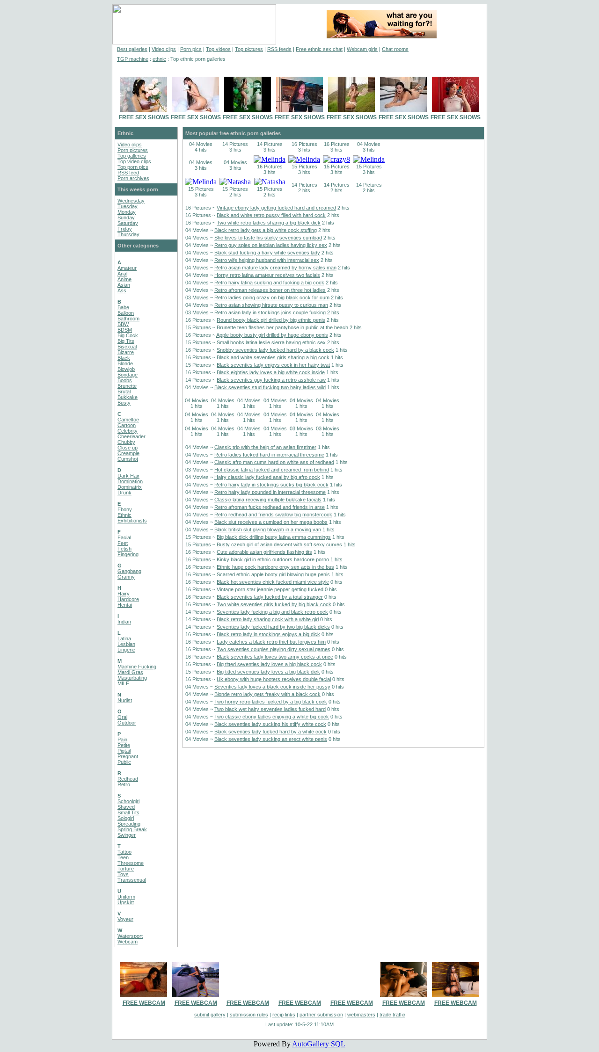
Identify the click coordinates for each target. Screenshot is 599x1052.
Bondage (127, 374)
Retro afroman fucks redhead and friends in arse (269, 507)
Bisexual (127, 346)
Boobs (124, 380)
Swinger (126, 835)
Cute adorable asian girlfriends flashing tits (264, 552)
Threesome (130, 863)
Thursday (128, 234)
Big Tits (125, 341)
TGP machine (132, 59)
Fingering (128, 554)
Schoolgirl (128, 801)
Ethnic (124, 515)
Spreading (128, 824)
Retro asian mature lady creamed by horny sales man (275, 267)
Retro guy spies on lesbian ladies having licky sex (270, 245)
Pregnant (127, 756)
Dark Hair (128, 476)
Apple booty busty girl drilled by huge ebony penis (272, 335)
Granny (126, 577)
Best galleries (132, 49)
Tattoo (124, 852)
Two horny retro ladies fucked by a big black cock (270, 701)
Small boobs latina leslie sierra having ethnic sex (271, 342)
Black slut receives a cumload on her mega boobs (271, 522)
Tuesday (127, 206)
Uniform (126, 897)
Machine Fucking (136, 666)
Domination (130, 481)
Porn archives (133, 178)
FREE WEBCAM (144, 1003)
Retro (123, 784)
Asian (123, 285)
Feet (122, 543)
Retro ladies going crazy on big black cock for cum (271, 297)
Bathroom (128, 318)
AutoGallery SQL (318, 1044)
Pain (122, 739)
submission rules (249, 1014)
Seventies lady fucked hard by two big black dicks (273, 627)
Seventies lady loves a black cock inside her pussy (272, 686)
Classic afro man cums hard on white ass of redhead (274, 462)
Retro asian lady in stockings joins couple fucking (270, 312)
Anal (122, 273)
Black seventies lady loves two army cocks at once (275, 657)
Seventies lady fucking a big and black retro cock (272, 612)
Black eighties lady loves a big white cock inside (271, 372)
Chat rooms (395, 49)
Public (124, 762)
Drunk (124, 492)
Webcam (127, 941)
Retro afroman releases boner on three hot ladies (270, 290)
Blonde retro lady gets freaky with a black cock (267, 694)
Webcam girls (362, 49)
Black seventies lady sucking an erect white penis (270, 739)
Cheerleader (131, 436)
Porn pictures (132, 150)
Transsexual (131, 880)
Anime (124, 279)
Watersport (130, 936)
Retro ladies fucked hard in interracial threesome (269, 454)
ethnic (159, 59)
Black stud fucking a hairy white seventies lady (267, 252)
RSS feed (128, 172)
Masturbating (132, 678)
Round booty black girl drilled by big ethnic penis (271, 320)
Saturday (127, 223)
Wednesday (131, 200)
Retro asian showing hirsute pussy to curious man (271, 305)
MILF (123, 683)
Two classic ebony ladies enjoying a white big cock (271, 716)
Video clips (164, 49)
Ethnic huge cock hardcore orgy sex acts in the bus (275, 567)
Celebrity (127, 431)
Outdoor (126, 723)
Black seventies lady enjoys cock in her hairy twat (273, 365)
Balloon (125, 313)
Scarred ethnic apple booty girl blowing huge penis (273, 574)
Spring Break (132, 829)
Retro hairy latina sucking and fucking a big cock (269, 282)
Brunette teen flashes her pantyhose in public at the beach (282, 327)
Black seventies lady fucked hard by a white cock (270, 731)
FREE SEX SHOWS (144, 117)
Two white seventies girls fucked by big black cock (274, 604)
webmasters (361, 1014)
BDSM (124, 330)
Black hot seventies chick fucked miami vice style (273, 582)
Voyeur (125, 919)
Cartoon (126, 425)
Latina (124, 638)
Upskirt (125, 902)
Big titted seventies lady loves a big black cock (269, 664)
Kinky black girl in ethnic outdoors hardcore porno (273, 559)
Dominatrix (129, 487)
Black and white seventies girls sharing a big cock (273, 357)
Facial (124, 537)
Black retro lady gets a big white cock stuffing (265, 230)
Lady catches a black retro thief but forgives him (271, 642)
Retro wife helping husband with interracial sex (266, 260)
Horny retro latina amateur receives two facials (267, 275)
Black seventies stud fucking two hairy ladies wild (270, 387)
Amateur (127, 268)
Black (123, 358)
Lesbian (126, 644)
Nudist (124, 700)
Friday (124, 229)
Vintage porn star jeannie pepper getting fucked (270, 589)
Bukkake (127, 397)
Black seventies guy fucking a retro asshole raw (271, 380)
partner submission (321, 1014)
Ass (121, 290)
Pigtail (124, 751)
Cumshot (127, 459)
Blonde (125, 363)
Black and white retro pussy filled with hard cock (271, 215)
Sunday (126, 217)
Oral (122, 717)
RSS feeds (279, 49)
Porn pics (191, 49)
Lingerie (126, 650)
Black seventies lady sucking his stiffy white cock (270, 724)
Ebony (124, 509)
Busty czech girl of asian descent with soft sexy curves (279, 544)
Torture (125, 868)
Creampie (128, 453)
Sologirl (125, 818)
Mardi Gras (130, 672)
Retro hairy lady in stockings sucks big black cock (271, 484)
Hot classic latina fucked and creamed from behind (271, 469)
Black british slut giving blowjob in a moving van (267, 529)
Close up (127, 447)
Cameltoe (128, 419)
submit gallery (210, 1014)
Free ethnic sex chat (319, 49)
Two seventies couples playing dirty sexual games (273, 649)
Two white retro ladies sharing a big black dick (269, 222)
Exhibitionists (132, 520)
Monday (126, 212)
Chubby (126, 442)
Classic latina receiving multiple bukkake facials (267, 499)
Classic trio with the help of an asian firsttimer (265, 447)
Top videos (218, 49)
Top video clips (134, 161)
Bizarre (125, 352)
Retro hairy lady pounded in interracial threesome (270, 492)
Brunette (127, 386)
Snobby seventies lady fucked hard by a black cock (275, 350)
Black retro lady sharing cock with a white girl (268, 619)
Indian (124, 621)
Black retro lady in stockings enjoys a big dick (268, 634)
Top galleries (131, 156)
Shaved (126, 807)
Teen (123, 857)
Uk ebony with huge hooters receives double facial (274, 679)
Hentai (124, 605)
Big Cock (127, 335)
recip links (283, 1014)
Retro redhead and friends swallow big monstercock (273, 514)
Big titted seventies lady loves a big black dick (268, 672)
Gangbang (129, 571)
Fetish (124, 548)
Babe (123, 307)
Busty (124, 403)
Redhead (127, 779)
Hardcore (128, 599)
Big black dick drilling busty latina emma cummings (274, 537)
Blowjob (126, 369)
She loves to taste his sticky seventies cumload (268, 237)
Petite (123, 745)
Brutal (124, 391)
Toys (123, 874)
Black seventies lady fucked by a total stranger (270, 597)
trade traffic (392, 1014)
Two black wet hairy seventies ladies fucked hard (270, 709)
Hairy (123, 593)
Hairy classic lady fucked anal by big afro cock (267, 477)
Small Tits (128, 812)
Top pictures (249, 49)
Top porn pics (132, 167)
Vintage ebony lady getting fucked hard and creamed (276, 207)
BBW (123, 324)
